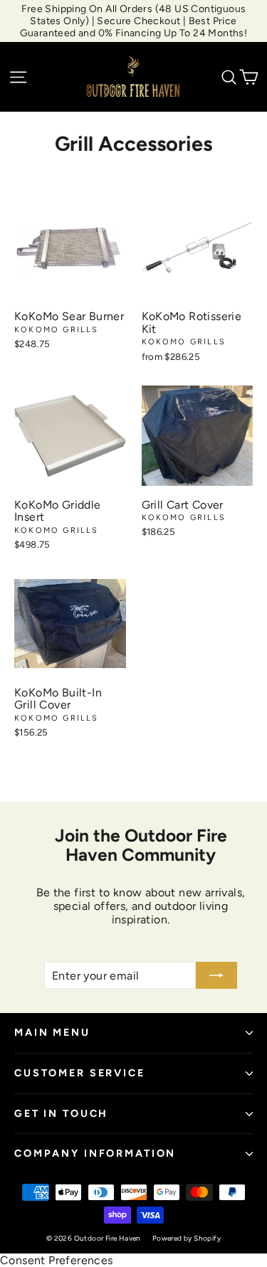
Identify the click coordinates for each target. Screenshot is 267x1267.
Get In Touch (61, 1113)
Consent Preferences (56, 1260)
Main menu (52, 1032)
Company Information (95, 1153)
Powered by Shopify (186, 1238)
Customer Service (79, 1072)
